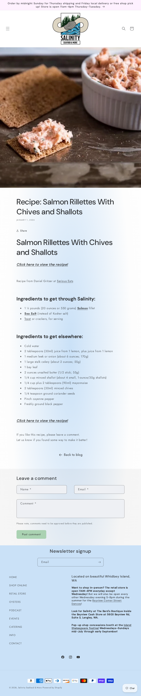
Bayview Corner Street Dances (97, 602)
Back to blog (73, 454)
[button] (8, 29)
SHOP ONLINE (18, 585)
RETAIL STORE (17, 593)
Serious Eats (65, 281)
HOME (13, 577)
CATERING (15, 627)
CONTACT (15, 643)
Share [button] (23, 230)
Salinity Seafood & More (30, 687)
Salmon (82, 308)
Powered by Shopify (52, 687)
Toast (27, 319)
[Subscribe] (99, 562)
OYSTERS (15, 602)
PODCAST (15, 610)
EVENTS (14, 618)
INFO (12, 635)
